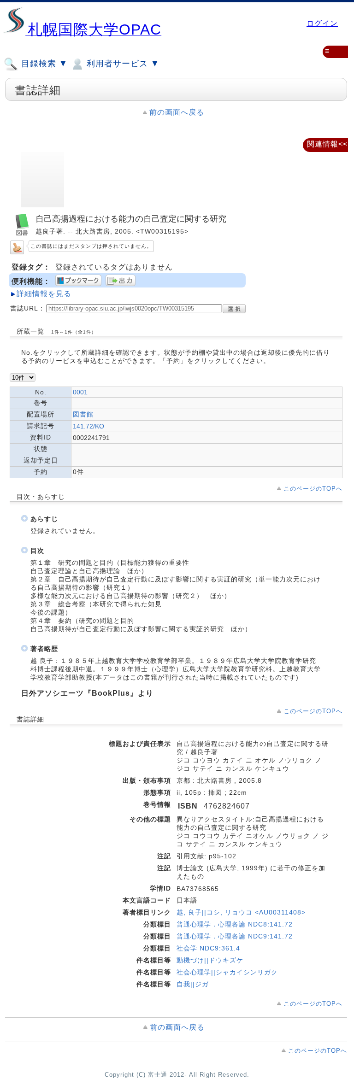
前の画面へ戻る (176, 112)
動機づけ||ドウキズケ (210, 960)
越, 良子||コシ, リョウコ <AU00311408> (241, 912)
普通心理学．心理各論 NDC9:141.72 (235, 936)
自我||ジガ (193, 984)
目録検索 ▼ (43, 63)
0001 (80, 392)
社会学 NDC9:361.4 (208, 948)
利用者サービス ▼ (121, 63)
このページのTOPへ (312, 488)
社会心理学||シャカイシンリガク (227, 972)
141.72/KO (88, 426)
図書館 (83, 414)
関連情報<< (327, 144)
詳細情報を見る (44, 294)
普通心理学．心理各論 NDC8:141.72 (235, 924)
